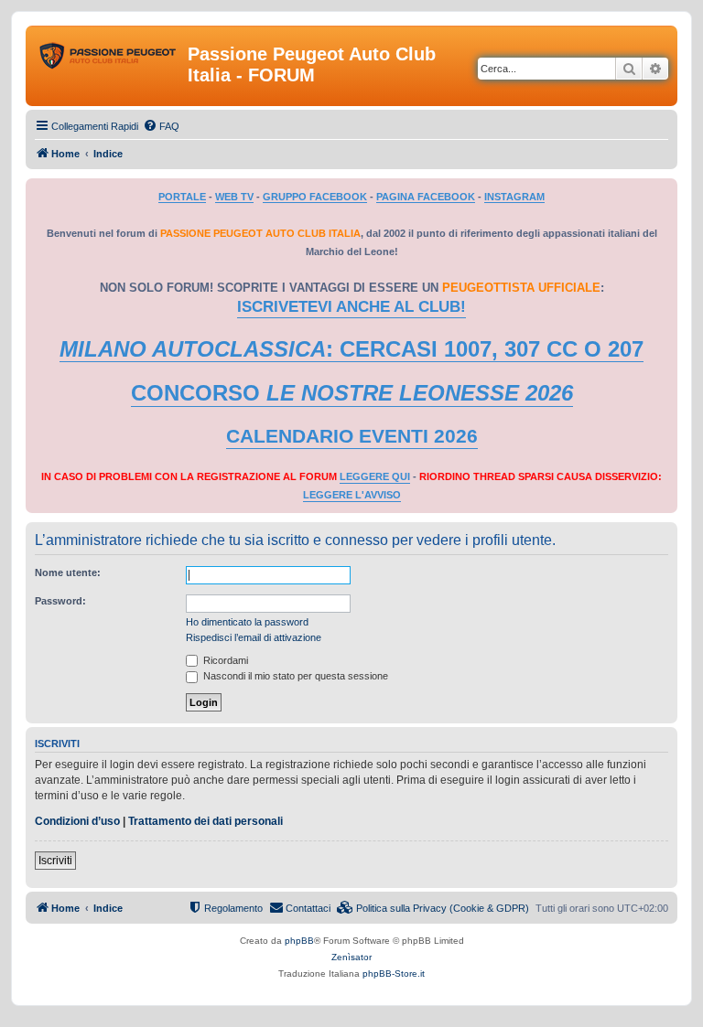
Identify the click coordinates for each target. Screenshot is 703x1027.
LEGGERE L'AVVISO (352, 494)
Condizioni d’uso (77, 821)
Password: (60, 600)
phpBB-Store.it (393, 973)
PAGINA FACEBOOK (425, 196)
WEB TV (234, 196)
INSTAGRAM (514, 196)
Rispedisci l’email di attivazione (253, 637)
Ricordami (224, 660)
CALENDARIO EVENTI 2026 (352, 436)
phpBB (299, 941)
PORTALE (182, 196)
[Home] (109, 59)
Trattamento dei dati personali (205, 821)
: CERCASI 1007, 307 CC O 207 (351, 349)
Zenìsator (351, 957)
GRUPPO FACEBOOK (315, 196)
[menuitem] (161, 126)
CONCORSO (352, 392)
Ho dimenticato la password (247, 621)
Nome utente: (68, 572)
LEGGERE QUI (375, 476)
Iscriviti (55, 860)
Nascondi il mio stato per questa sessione (294, 675)
